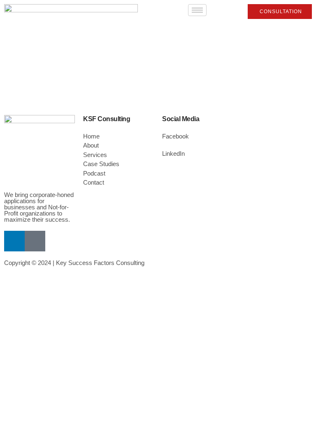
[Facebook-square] (35, 241)
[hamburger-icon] (197, 10)
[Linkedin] (14, 241)
